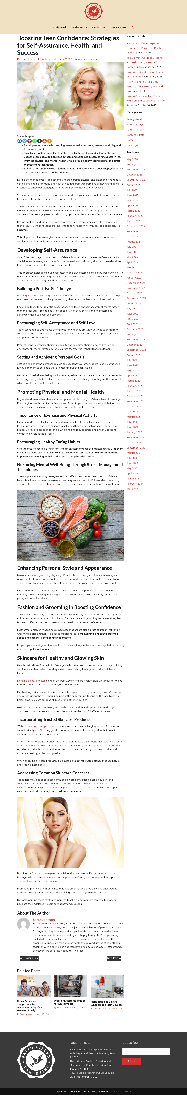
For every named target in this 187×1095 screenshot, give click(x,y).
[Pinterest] (29, 141)
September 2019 (136, 447)
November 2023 (136, 288)
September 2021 (136, 411)
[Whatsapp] (34, 141)
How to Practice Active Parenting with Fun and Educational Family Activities (146, 101)
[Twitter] (24, 141)
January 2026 (134, 164)
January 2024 (134, 277)
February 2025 (135, 216)
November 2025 (136, 169)
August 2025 (134, 185)
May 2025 (132, 200)
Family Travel (134, 129)
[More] (49, 141)
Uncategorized (135, 145)
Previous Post (29, 958)
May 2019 (132, 468)
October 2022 (134, 344)
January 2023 (134, 334)
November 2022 (136, 339)
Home (130, 140)
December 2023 (136, 283)
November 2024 (136, 231)
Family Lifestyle (48, 59)
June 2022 (133, 365)
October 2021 (134, 406)
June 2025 (132, 195)
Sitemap (128, 1091)
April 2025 (132, 205)
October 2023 (134, 293)
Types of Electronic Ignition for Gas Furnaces (69, 1002)
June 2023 (133, 313)
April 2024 (132, 262)
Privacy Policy (117, 1091)
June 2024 (133, 252)
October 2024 (134, 236)
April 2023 (132, 324)
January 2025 (134, 221)
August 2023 (134, 303)
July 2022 (132, 360)
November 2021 (135, 401)
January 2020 (134, 432)
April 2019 (132, 473)
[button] (132, 27)
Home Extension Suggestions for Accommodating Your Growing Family (29, 1006)
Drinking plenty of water (31, 680)
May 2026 (132, 159)
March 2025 (133, 210)
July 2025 (132, 190)
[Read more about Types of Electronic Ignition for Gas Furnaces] (70, 986)
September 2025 (136, 180)
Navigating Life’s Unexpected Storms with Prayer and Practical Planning (145, 48)
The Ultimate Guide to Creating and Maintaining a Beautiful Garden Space (145, 62)
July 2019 (132, 458)
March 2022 (133, 380)
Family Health (135, 119)
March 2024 (133, 267)
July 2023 (132, 308)
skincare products (44, 726)
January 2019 (134, 489)
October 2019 (134, 442)
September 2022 (136, 349)
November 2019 (135, 437)
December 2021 (136, 396)
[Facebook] (19, 141)
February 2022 (135, 386)
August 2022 (134, 355)
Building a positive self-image (34, 295)
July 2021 (132, 422)
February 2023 (135, 329)
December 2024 (136, 226)
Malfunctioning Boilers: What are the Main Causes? (106, 1003)
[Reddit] (44, 141)
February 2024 (135, 272)
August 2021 (134, 416)
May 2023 (132, 319)
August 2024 (134, 241)
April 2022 (132, 375)
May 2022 (132, 370)
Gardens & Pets (135, 135)
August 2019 (134, 452)
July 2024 (132, 246)
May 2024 (132, 257)
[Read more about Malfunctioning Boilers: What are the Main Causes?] (107, 986)
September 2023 (136, 298)
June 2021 (132, 427)
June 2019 (132, 463)
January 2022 (134, 391)
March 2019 (133, 478)
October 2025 (134, 174)
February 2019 (135, 483)
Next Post (114, 958)
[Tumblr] (39, 141)
